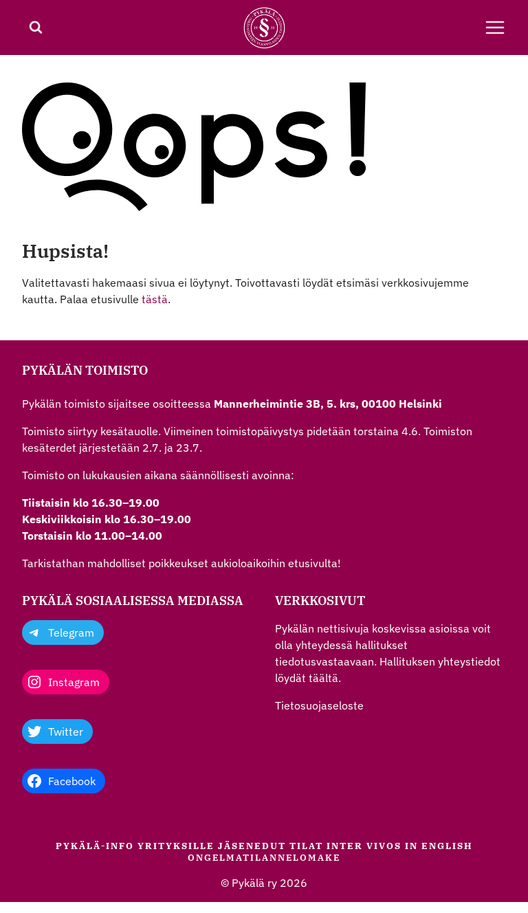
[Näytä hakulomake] (36, 27)
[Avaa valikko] (495, 27)
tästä (155, 299)
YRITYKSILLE (176, 845)
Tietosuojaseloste (319, 705)
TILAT (306, 845)
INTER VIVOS (364, 845)
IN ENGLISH (439, 845)
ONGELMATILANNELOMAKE (264, 857)
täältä (323, 678)
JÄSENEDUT (252, 845)
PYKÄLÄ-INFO (95, 845)
